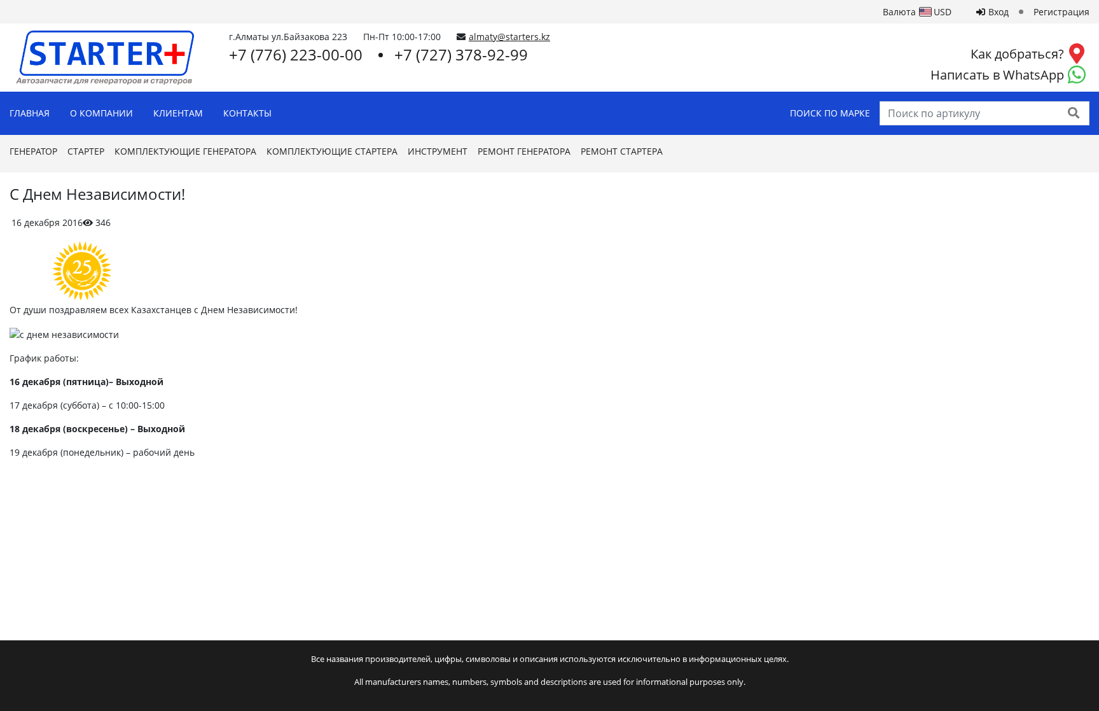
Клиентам (178, 113)
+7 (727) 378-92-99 (461, 54)
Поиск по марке (830, 113)
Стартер (85, 151)
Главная (30, 113)
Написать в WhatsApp (997, 74)
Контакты (247, 113)
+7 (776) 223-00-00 (296, 54)
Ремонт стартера (622, 151)
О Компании (101, 113)
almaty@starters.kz (509, 37)
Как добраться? (1017, 53)
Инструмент (437, 151)
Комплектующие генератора (185, 151)
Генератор (33, 151)
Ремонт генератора (524, 151)
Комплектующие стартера (331, 151)
